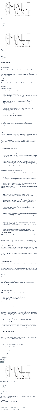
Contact (3, 23)
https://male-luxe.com (20, 110)
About (3, 26)
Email (1, 359)
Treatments (4, 22)
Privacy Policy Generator (6, 75)
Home (3, 19)
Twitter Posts (6, 351)
